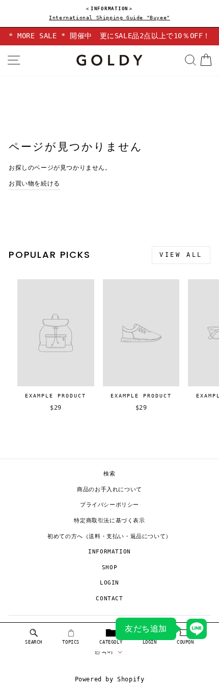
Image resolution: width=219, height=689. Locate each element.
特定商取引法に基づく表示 (109, 520)
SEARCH (33, 642)
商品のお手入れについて (109, 489)
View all (181, 254)
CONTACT (109, 598)
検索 (109, 473)
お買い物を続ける (34, 183)
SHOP (109, 567)
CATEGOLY (110, 642)
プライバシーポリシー (109, 504)
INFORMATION (109, 551)
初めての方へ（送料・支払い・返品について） (109, 536)
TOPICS (70, 642)
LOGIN (109, 582)
